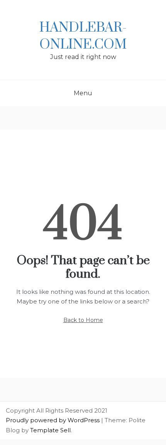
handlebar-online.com (83, 36)
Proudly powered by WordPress (53, 420)
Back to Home (83, 320)
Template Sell (50, 430)
